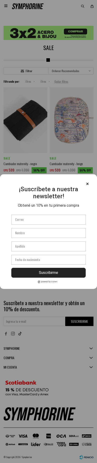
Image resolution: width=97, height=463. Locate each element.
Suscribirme (48, 272)
